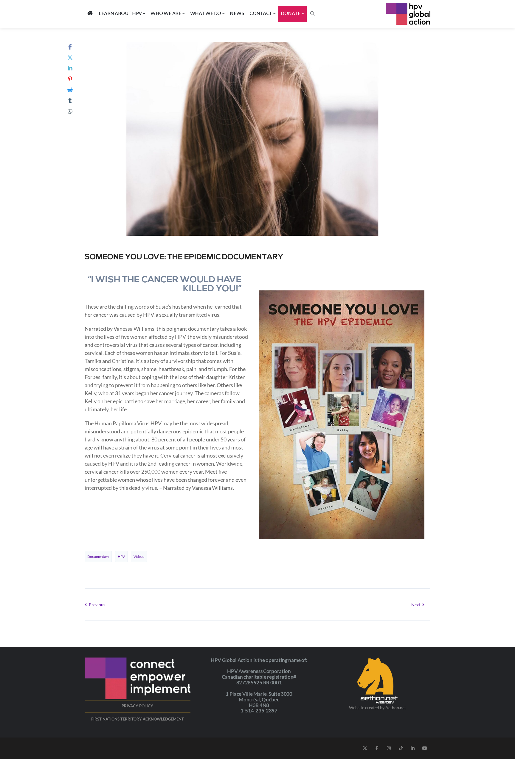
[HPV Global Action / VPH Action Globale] (408, 14)
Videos (139, 556)
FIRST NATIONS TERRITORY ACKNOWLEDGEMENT (137, 719)
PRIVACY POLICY (137, 705)
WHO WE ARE (166, 13)
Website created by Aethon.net (377, 707)
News (237, 13)
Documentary (98, 556)
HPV (121, 556)
